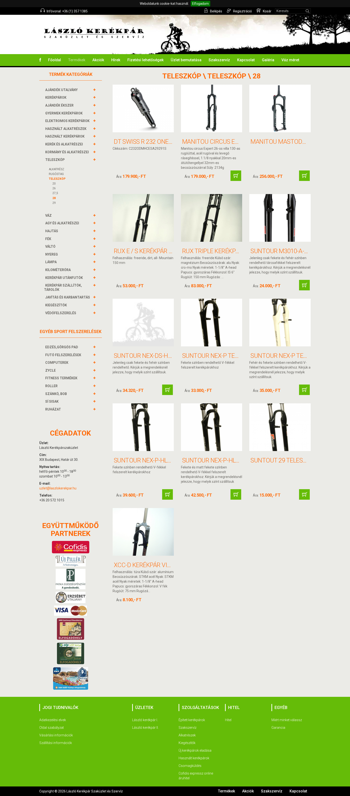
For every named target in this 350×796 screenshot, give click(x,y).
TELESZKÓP (55, 160)
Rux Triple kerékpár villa (220, 251)
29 (54, 203)
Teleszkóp (57, 178)
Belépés (215, 11)
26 (54, 188)
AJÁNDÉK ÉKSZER (59, 105)
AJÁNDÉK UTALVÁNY (61, 90)
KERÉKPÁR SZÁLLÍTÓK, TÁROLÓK (63, 287)
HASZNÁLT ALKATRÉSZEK (65, 129)
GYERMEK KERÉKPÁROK (64, 113)
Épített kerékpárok (192, 720)
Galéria (268, 60)
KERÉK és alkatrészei (64, 144)
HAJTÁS (51, 231)
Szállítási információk (55, 743)
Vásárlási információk (56, 735)
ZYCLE (50, 370)
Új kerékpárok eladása (195, 750)
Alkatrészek (187, 735)
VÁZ (48, 215)
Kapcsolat (246, 60)
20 (54, 183)
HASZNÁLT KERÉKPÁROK (65, 136)
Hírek (115, 60)
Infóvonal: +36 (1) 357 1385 (67, 11)
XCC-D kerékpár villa (145, 565)
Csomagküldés (190, 766)
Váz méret (290, 60)
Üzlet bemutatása (186, 60)
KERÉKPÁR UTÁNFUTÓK (64, 278)
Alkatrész (56, 169)
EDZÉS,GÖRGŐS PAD (61, 347)
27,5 (55, 193)
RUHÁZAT (53, 409)
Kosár (266, 11)
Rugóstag (56, 174)
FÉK (48, 239)
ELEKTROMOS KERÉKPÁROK (67, 121)
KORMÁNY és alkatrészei (67, 152)
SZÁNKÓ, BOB (56, 394)
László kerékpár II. (145, 727)
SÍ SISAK (52, 401)
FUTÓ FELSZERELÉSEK (63, 355)
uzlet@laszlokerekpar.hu (57, 488)
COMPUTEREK (56, 363)
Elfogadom (200, 3)
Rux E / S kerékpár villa (149, 251)
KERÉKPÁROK (55, 97)
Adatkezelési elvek (52, 720)
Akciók (98, 60)
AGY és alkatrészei (62, 223)
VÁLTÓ (50, 246)
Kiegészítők (187, 743)
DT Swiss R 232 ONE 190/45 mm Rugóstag (173, 141)
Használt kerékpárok (194, 758)
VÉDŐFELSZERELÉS (60, 313)
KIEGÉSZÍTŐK (56, 305)
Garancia (278, 727)
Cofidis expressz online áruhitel (196, 775)
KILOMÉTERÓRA (58, 270)
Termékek (76, 60)
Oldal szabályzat (51, 727)
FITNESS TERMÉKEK (61, 378)
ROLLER (51, 386)
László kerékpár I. (145, 720)
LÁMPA (51, 262)
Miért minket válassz (286, 720)
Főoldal (54, 60)
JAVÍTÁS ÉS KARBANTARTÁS (67, 297)
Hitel (228, 720)
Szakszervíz (219, 60)
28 (54, 198)
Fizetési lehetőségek (145, 60)
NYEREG (51, 254)
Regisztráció (242, 11)
